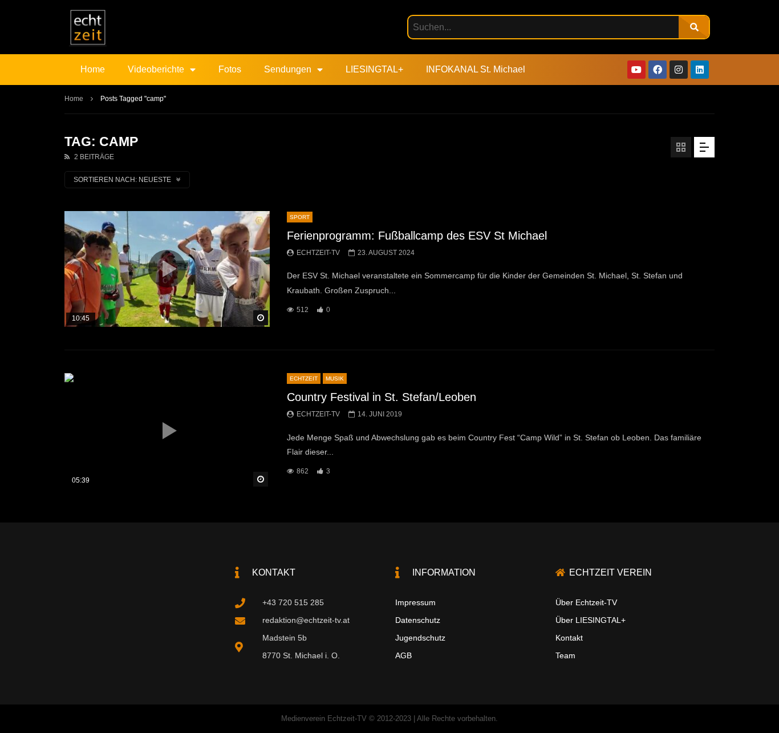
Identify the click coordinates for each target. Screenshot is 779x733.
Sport (300, 217)
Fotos (229, 69)
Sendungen (287, 69)
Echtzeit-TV (318, 253)
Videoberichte (156, 69)
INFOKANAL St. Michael (475, 69)
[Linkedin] (700, 69)
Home (92, 69)
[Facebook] (657, 69)
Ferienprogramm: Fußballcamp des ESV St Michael (417, 235)
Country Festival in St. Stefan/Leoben (381, 397)
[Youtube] (636, 69)
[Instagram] (679, 69)
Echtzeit (304, 378)
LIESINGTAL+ (374, 69)
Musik (335, 378)
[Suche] (694, 27)
